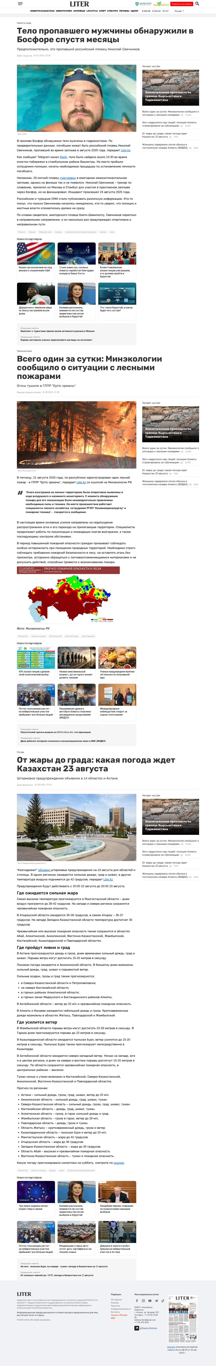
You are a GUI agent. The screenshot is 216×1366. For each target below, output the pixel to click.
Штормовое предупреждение (81, 1170)
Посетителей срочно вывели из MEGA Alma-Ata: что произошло (56, 732)
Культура (112, 11)
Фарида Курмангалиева (29, 392)
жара (61, 1170)
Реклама (115, 1303)
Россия (21, 232)
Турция (32, 232)
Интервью (79, 11)
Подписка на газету (182, 4)
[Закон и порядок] (144, 4)
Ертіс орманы (88, 636)
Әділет (134, 11)
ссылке (119, 1162)
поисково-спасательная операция (81, 232)
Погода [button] (178, 11)
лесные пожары (38, 636)
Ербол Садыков (24, 56)
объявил (44, 870)
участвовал (68, 177)
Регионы (124, 11)
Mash (63, 157)
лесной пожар (71, 636)
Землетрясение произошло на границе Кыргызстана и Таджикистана (168, 96)
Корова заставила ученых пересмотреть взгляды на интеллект (56, 340)
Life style (92, 11)
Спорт (102, 11)
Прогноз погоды (38, 1170)
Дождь (52, 1170)
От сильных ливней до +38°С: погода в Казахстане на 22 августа (57, 1275)
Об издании (116, 1300)
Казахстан (23, 636)
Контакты (115, 1312)
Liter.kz (125, 150)
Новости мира (64, 11)
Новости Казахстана (42, 11)
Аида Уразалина (25, 785)
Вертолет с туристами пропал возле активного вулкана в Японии (58, 331)
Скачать (171, 1347)
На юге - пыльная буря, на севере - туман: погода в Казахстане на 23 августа (64, 1266)
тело (112, 232)
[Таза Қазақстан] (161, 4)
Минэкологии (56, 636)
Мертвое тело (45, 232)
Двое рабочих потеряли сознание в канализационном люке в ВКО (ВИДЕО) (63, 741)
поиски (103, 232)
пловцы (58, 232)
